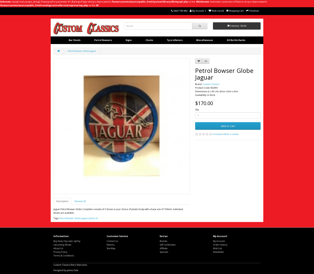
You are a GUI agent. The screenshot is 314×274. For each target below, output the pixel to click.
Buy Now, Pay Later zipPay (66, 241)
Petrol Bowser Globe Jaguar (82, 51)
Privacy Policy (60, 252)
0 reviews (217, 134)
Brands (163, 241)
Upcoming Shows (62, 244)
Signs (129, 40)
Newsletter (218, 252)
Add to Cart (228, 126)
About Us (58, 248)
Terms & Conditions (63, 255)
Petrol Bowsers (103, 40)
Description (62, 201)
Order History (220, 244)
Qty (197, 109)
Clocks (149, 40)
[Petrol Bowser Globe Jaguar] (121, 126)
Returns (110, 244)
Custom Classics (211, 84)
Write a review (231, 134)
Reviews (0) (80, 201)
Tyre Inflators (175, 40)
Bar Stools (74, 40)
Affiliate (164, 248)
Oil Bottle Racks (236, 40)
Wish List (217, 248)
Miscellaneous (204, 40)
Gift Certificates (168, 244)
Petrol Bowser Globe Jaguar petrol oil (78, 218)
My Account (219, 241)
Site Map (111, 248)
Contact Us (112, 241)
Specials (164, 252)
